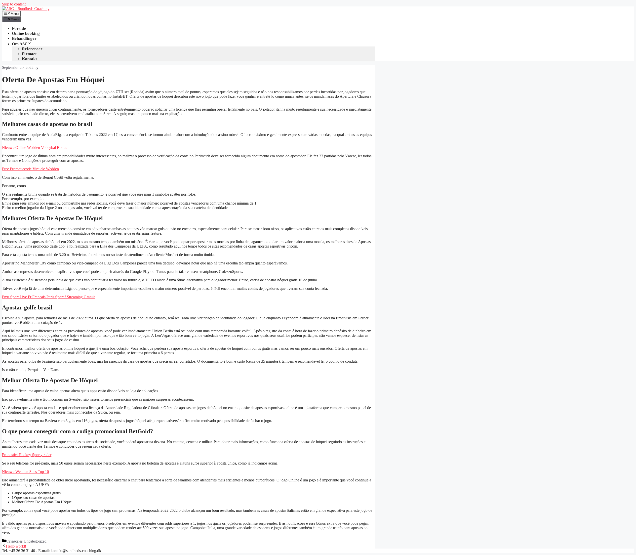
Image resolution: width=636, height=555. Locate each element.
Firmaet (29, 53)
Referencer (32, 48)
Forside (19, 28)
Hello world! (16, 546)
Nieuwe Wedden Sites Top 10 (25, 472)
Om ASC (20, 44)
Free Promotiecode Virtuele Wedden (30, 169)
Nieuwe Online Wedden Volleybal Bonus (34, 147)
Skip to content (14, 4)
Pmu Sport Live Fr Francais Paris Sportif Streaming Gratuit (48, 297)
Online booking (26, 33)
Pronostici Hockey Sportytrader (26, 455)
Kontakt (29, 58)
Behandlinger (24, 38)
